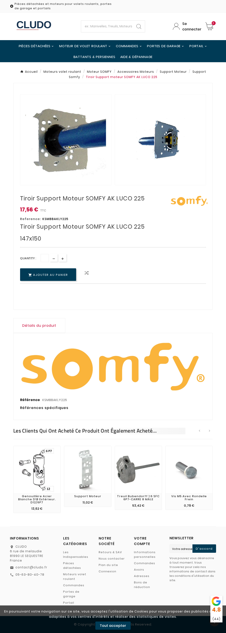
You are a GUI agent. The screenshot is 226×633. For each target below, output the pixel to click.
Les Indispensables (75, 554)
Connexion (107, 571)
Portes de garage (71, 594)
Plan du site (108, 565)
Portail (68, 603)
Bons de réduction (142, 584)
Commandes (73, 585)
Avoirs (139, 570)
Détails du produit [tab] (39, 325)
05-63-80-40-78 (29, 574)
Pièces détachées (72, 565)
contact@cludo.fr (31, 567)
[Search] (138, 26)
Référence (30, 399)
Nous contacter (112, 558)
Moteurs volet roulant (74, 576)
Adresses (141, 576)
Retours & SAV (110, 552)
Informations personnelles (145, 554)
